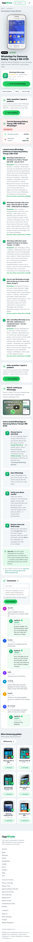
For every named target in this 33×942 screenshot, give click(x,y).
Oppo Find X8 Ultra (8, 892)
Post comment (10, 601)
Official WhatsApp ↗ (8, 922)
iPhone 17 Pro (6, 886)
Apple (3, 852)
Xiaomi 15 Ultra (6, 900)
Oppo (3, 873)
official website (16, 456)
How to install (26, 91)
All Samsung (7, 741)
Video (17, 91)
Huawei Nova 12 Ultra (8, 903)
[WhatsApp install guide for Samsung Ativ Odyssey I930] (8, 784)
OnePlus (4, 870)
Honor (4, 867)
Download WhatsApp (18, 84)
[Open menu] (29, 3)
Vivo (3, 875)
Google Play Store (17, 445)
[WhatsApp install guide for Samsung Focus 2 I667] (24, 811)
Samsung (9, 8)
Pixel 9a (4, 906)
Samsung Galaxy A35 (18, 570)
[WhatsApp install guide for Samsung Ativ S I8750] (24, 784)
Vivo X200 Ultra (7, 894)
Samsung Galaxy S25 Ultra (10, 889)
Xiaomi (4, 858)
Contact (4, 919)
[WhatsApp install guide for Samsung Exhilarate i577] (8, 811)
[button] (16, 407)
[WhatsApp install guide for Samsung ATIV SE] (24, 758)
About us (4, 913)
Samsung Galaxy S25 (11, 572)
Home (2, 8)
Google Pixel (6, 861)
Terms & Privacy (7, 916)
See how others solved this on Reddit (18, 196)
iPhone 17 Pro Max (7, 883)
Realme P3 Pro (6, 897)
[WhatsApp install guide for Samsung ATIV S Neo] (8, 758)
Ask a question (13, 113)
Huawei (4, 864)
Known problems (7, 91)
